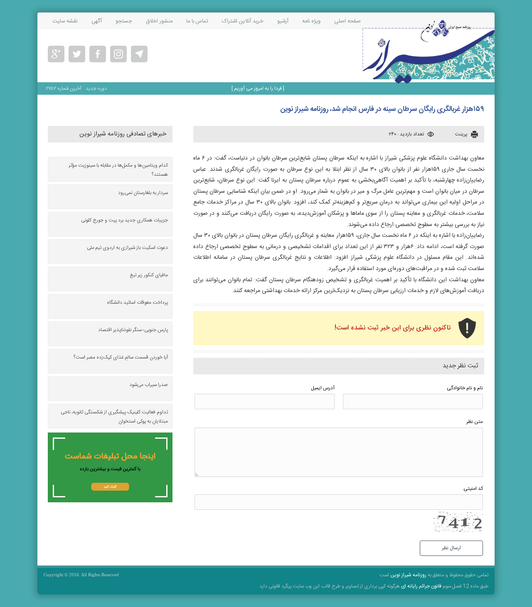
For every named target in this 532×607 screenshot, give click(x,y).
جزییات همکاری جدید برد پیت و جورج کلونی (124, 220)
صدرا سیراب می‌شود (148, 385)
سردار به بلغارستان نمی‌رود (143, 193)
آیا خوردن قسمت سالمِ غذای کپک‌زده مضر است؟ (121, 357)
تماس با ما (197, 21)
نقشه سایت (65, 21)
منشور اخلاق (159, 21)
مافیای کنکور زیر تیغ (149, 275)
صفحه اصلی (347, 21)
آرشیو (282, 21)
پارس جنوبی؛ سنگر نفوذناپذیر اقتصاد (133, 330)
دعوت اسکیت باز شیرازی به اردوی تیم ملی (127, 247)
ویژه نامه (311, 21)
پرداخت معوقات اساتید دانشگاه (137, 302)
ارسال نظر (451, 548)
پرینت (461, 134)
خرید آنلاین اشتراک (243, 21)
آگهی (96, 21)
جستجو (124, 21)
